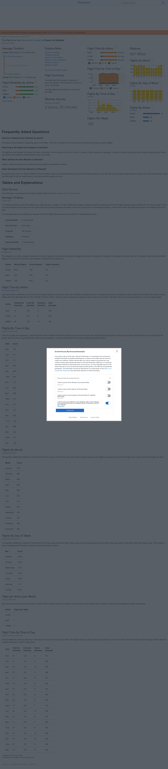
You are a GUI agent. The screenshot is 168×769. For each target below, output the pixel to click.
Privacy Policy (95, 417)
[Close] (117, 352)
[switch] (108, 382)
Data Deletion (73, 417)
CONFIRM (70, 410)
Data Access (84, 417)
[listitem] (84, 378)
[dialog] (84, 384)
